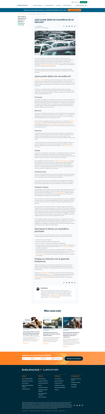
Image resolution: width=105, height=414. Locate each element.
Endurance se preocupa (60, 385)
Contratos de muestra (43, 387)
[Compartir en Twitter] (69, 26)
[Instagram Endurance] (82, 405)
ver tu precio (50, 274)
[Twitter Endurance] (79, 405)
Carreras (56, 389)
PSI (60, 102)
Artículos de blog (42, 378)
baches (65, 114)
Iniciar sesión (76, 2)
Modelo (44, 358)
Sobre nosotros (58, 378)
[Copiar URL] (74, 26)
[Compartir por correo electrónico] (72, 26)
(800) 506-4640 (75, 10)
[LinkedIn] (77, 405)
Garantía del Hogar (26, 388)
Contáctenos (74, 386)
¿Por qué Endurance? (59, 380)
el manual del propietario (59, 192)
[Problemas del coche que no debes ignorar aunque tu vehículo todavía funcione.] (52, 322)
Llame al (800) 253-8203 (27, 378)
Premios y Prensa (58, 383)
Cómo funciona (25, 383)
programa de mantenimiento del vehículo (49, 64)
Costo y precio (26, 329)
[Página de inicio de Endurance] (23, 5)
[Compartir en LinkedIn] (66, 26)
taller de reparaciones (65, 246)
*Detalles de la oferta (62, 410)
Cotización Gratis (45, 272)
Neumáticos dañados (39, 79)
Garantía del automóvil (43, 383)
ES (85, 5)
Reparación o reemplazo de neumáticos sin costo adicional (59, 124)
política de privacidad (25, 410)
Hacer (34, 358)
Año (24, 358)
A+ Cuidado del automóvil (54, 294)
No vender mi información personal (46, 410)
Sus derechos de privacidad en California (34, 410)
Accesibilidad (74, 384)
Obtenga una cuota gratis (21, 24)
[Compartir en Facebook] (63, 26)
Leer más (51, 297)
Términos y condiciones (55, 410)
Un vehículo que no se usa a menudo (62, 160)
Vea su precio (83, 2)
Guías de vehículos (42, 397)
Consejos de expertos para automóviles (49, 330)
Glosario (40, 385)
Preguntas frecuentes (43, 380)
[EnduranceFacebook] (74, 405)
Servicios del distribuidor (60, 387)
